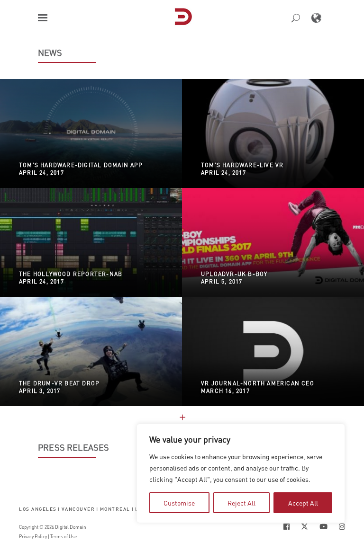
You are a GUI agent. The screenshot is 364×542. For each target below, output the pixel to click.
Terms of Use (63, 536)
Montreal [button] (115, 508)
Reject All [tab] (241, 502)
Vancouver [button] (78, 508)
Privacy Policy (33, 536)
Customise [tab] (179, 502)
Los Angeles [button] (38, 508)
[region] (240, 473)
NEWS (50, 52)
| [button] (59, 508)
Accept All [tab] (303, 502)
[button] (42, 17)
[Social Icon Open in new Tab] (286, 526)
